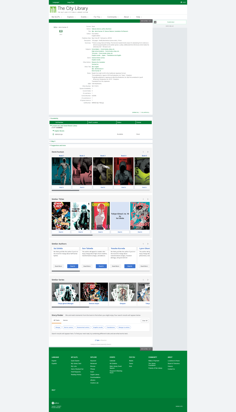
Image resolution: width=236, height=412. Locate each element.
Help (53, 390)
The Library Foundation (152, 364)
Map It (53, 141)
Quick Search (75, 361)
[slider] (101, 190)
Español (54, 363)
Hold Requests (76, 372)
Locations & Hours (174, 361)
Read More (58, 266)
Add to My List (169, 26)
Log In (184, 2)
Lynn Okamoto (146, 248)
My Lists (74, 366)
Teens (131, 363)
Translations (111, 327)
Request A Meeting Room (116, 372)
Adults (131, 361)
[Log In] (181, 2)
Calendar (112, 361)
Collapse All (145, 112)
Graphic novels (98, 327)
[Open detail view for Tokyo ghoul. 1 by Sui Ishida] (80, 216)
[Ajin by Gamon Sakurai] (61, 171)
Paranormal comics (83, 327)
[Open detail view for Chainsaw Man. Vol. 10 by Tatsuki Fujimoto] (100, 216)
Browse (92, 366)
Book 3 (102, 156)
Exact (92, 372)
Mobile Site (179, 406)
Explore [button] (70, 17)
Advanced (93, 363)
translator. (98, 62)
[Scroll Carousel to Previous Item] (143, 152)
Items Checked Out (77, 369)
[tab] (56, 320)
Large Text (70, 2)
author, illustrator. (102, 29)
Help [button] (138, 17)
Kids (130, 366)
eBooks (92, 380)
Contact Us (171, 369)
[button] (145, 320)
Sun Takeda (87, 248)
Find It (61, 187)
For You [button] (97, 17)
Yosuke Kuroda (118, 248)
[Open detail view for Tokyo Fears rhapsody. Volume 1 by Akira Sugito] (140, 216)
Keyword (93, 361)
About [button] (126, 17)
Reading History (76, 374)
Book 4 (123, 156)
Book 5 (144, 156)
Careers (170, 366)
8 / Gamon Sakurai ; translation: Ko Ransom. (110, 31)
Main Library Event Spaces (116, 367)
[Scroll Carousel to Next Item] (148, 152)
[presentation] (61, 171)
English (95, 66)
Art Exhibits (113, 363)
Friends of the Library (155, 368)
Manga (58, 327)
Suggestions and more (58, 145)
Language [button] (55, 357)
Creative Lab (94, 383)
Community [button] (112, 17)
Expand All (135, 112)
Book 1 (61, 156)
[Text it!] (53, 134)
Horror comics (68, 327)
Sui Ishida (58, 248)
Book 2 (82, 156)
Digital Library (94, 374)
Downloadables (95, 377)
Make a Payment (153, 361)
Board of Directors (174, 363)
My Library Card (76, 363)
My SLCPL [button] (56, 17)
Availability (54, 118)
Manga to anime (124, 327)
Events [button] (84, 17)
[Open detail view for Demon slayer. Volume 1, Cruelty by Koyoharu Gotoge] (61, 216)
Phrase (92, 369)
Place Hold (170, 22)
